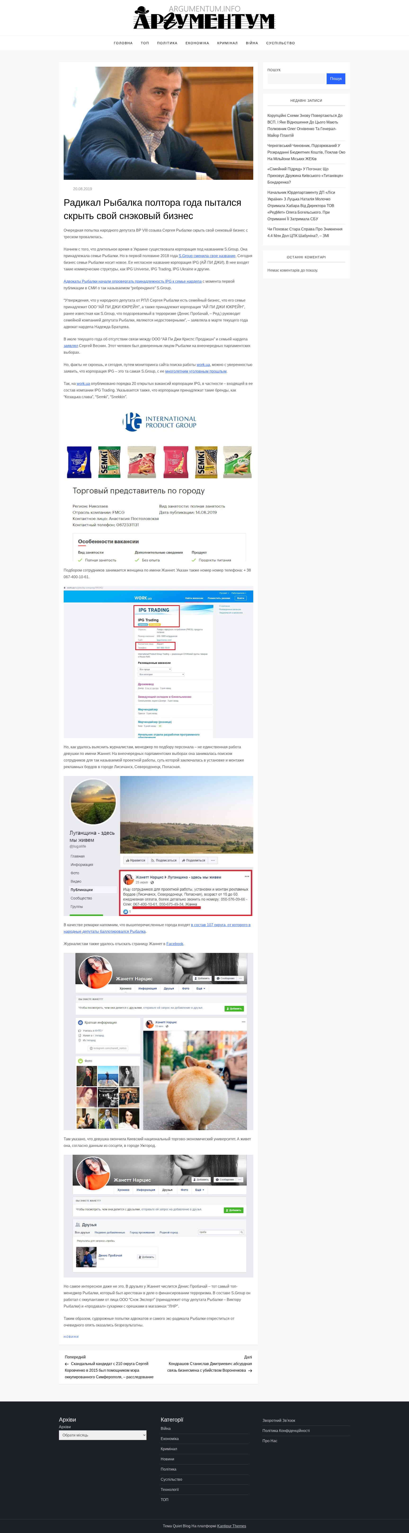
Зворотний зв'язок (278, 1420)
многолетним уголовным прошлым (196, 371)
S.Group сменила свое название (207, 256)
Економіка (197, 43)
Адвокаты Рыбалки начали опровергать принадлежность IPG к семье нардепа (133, 281)
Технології (170, 1490)
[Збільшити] (247, 412)
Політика (167, 43)
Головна (123, 43)
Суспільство (280, 43)
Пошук (274, 70)
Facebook (174, 944)
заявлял (71, 346)
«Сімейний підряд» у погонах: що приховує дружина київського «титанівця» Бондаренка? (305, 175)
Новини (71, 1337)
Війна (252, 43)
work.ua (203, 365)
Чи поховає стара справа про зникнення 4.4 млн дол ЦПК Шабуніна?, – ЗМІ (304, 232)
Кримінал (227, 43)
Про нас (269, 1441)
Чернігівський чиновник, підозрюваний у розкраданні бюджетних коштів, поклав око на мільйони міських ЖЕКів (306, 152)
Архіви (65, 1427)
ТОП (145, 43)
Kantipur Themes (231, 1526)
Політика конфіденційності (286, 1431)
